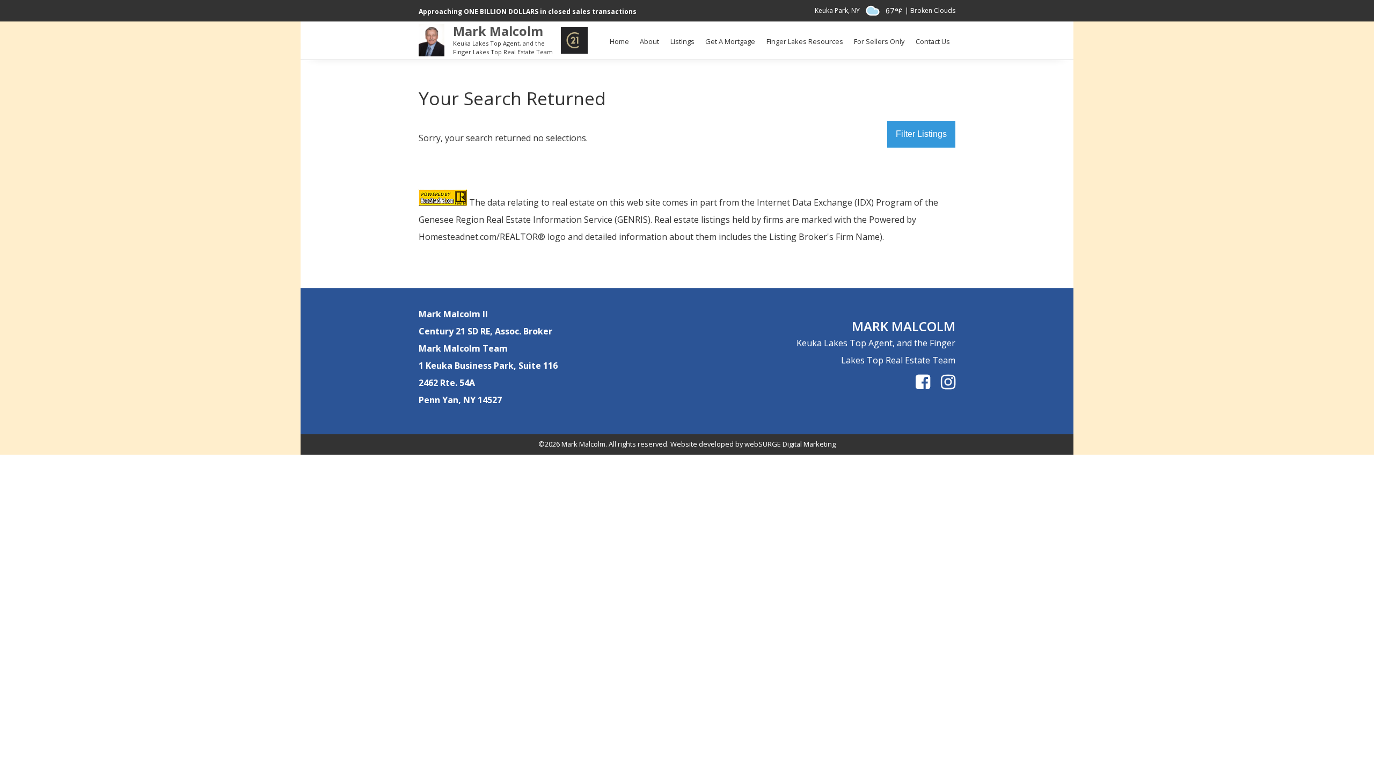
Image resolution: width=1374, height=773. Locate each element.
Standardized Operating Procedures (826, 32)
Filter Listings (921, 133)
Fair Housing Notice (733, 32)
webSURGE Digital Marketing (790, 444)
